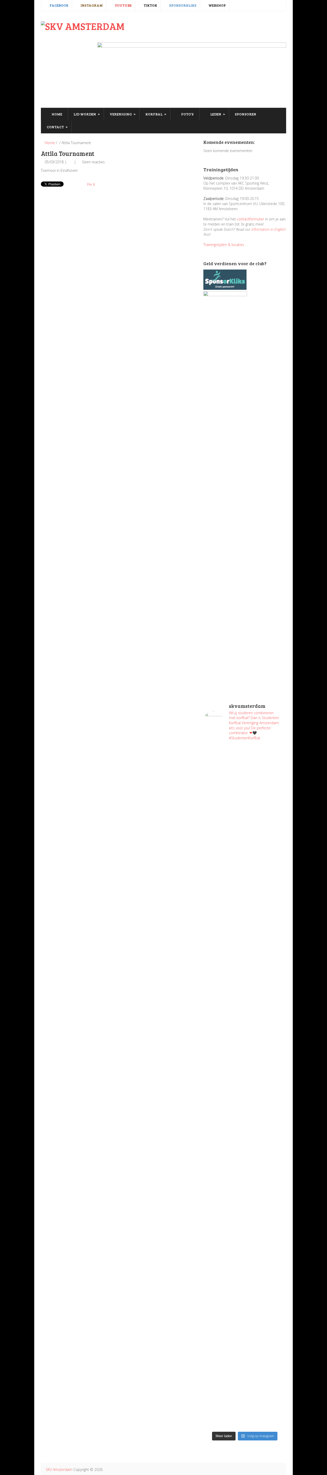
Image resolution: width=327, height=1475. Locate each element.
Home (56, 114)
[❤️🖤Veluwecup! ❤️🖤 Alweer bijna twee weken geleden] (266, 1373)
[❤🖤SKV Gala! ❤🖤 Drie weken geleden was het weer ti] (266, 984)
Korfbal (155, 113)
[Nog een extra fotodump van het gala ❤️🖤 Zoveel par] (223, 951)
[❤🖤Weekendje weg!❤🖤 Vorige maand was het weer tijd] (223, 1194)
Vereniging (123, 113)
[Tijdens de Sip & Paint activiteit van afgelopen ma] (223, 1061)
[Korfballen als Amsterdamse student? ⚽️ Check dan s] (266, 769)
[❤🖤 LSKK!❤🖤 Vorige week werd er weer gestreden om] (266, 1235)
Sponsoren (245, 114)
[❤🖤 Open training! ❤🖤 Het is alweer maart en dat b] (266, 1092)
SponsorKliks (182, 5)
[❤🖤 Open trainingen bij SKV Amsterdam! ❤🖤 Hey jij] (223, 841)
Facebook (58, 5)
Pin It (91, 184)
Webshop (217, 5)
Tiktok (150, 5)
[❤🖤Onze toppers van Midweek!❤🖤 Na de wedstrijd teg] (223, 1343)
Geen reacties (93, 161)
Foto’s (187, 114)
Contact (57, 126)
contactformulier (250, 219)
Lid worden (87, 113)
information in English (268, 229)
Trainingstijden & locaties (223, 244)
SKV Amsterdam (59, 1469)
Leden (217, 113)
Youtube (123, 5)
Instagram (91, 5)
